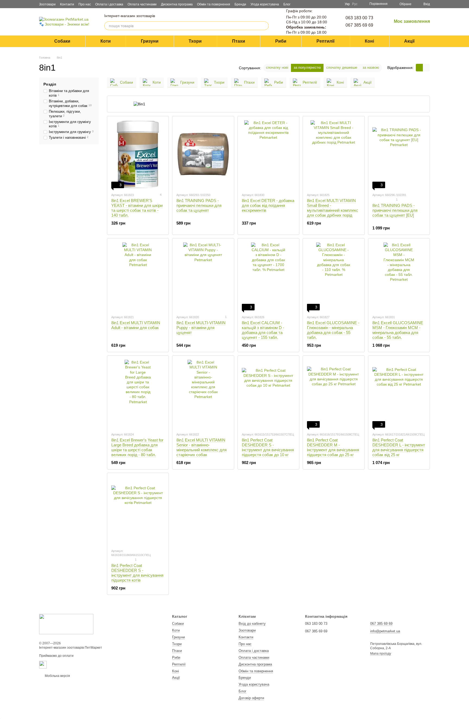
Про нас (84, 4)
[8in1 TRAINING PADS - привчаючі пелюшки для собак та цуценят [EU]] (399, 154)
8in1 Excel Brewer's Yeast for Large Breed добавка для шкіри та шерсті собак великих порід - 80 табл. (137, 447)
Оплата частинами (142, 4)
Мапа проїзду (380, 653)
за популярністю (307, 67)
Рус (354, 4)
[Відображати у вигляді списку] (426, 67)
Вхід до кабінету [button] (252, 624)
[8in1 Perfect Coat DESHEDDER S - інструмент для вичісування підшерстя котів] (137, 511)
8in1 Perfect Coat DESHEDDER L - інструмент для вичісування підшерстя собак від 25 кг (398, 447)
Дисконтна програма (177, 4)
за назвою (371, 67)
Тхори (195, 41)
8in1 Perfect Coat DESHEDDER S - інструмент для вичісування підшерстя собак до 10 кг (268, 447)
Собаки (62, 41)
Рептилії (325, 41)
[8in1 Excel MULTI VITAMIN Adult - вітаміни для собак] (137, 276)
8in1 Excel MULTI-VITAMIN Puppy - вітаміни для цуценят (201, 327)
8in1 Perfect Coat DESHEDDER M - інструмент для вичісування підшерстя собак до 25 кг (333, 447)
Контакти (67, 4)
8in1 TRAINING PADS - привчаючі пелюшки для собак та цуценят (198, 205)
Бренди (240, 4)
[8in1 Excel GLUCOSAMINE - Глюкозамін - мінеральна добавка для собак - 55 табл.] (333, 276)
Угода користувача (265, 4)
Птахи (238, 41)
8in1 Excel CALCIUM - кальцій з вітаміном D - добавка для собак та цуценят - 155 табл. (263, 330)
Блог (286, 4)
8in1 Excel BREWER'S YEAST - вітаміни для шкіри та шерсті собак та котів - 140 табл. (137, 207)
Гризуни (150, 41)
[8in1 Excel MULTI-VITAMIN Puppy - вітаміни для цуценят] (203, 276)
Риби (280, 41)
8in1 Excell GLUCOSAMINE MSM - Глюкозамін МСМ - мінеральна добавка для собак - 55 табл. (397, 330)
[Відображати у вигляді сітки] (419, 67)
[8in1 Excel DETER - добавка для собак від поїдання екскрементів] (268, 154)
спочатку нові (277, 67)
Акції (409, 41)
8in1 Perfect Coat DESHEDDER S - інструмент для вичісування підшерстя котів (137, 572)
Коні (369, 41)
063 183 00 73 (359, 17)
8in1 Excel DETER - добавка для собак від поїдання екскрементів (268, 205)
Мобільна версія (57, 676)
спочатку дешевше (341, 67)
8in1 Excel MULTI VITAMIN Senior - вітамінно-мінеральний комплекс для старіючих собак (201, 447)
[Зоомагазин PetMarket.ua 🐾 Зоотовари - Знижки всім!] (66, 624)
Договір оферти (251, 698)
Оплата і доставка (109, 4)
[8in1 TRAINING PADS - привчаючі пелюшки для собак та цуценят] (203, 154)
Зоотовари (47, 4)
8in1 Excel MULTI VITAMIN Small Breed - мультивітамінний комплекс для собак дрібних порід (332, 207)
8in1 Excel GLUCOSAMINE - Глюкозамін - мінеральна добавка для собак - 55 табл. (333, 330)
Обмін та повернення (213, 4)
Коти (105, 41)
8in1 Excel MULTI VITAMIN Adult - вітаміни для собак (135, 325)
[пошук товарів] (264, 25)
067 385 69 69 (359, 25)
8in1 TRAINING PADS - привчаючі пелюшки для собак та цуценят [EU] (394, 210)
